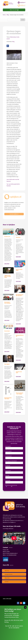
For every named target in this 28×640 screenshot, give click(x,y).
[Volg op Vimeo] (24, 603)
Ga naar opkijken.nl (14, 214)
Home (4, 14)
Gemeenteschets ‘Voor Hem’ (8, 400)
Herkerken (19, 244)
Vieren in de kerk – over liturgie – (19, 397)
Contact (6, 581)
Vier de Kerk (8, 339)
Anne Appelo (8, 369)
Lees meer (6, 263)
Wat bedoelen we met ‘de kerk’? (19, 305)
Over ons (7, 570)
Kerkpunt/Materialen (19, 345)
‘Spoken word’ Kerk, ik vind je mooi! (8, 280)
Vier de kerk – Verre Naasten (8, 308)
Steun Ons (7, 578)
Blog (8, 14)
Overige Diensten (8, 574)
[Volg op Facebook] (8, 46)
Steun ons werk (13, 9)
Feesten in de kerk (19, 371)
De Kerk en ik (8, 247)
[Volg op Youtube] (21, 603)
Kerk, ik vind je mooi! (19, 272)
